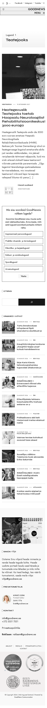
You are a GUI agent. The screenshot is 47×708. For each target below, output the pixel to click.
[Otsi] (31, 302)
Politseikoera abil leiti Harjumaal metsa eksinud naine (30, 420)
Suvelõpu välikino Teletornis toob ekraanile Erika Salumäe (30, 457)
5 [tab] (15, 670)
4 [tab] (13, 670)
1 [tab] (5, 670)
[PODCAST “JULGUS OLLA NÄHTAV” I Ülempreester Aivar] (32, 530)
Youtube (38, 3)
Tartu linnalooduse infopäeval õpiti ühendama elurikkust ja (29, 328)
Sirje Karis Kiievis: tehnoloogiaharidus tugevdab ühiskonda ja (29, 365)
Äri (34, 340)
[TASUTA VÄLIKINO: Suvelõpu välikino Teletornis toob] (12, 530)
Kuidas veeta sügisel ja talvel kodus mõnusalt (29, 492)
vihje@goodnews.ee (12, 579)
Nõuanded (37, 487)
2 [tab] (7, 670)
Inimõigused (38, 377)
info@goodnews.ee (11, 618)
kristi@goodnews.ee (20, 603)
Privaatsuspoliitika (11, 628)
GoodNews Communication (23, 697)
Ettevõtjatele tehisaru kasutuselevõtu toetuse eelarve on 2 (29, 402)
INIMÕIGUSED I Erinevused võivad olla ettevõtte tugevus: (29, 383)
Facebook (18, 3)
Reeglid (19, 646)
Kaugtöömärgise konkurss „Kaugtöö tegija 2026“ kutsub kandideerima (31, 347)
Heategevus (7, 104)
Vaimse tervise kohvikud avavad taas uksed (30, 438)
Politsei (36, 414)
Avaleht (9, 646)
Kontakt (23, 649)
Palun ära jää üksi (24, 433)
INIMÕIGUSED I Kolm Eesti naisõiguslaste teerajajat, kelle (28, 475)
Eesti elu (36, 322)
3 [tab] (10, 670)
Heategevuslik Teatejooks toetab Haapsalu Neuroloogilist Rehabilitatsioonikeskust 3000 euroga (24, 117)
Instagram (28, 3)
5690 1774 (17, 600)
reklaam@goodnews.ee (24, 634)
